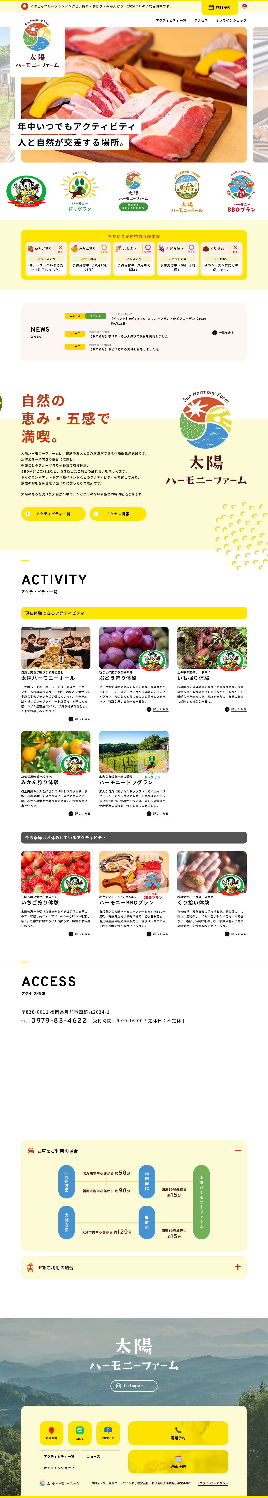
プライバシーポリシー (214, 1483)
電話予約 (178, 1437)
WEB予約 (223, 7)
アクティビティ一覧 (171, 20)
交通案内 (51, 1438)
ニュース (93, 1456)
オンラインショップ (231, 20)
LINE (79, 1438)
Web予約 (178, 1466)
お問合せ (108, 1438)
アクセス (201, 20)
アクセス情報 (117, 513)
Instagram (134, 1386)
